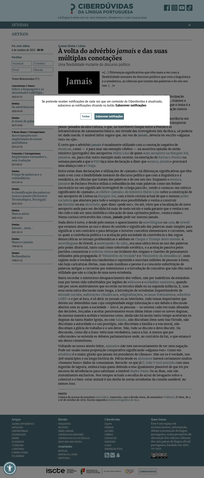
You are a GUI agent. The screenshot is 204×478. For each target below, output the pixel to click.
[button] (10, 468)
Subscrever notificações (109, 116)
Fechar (86, 116)
